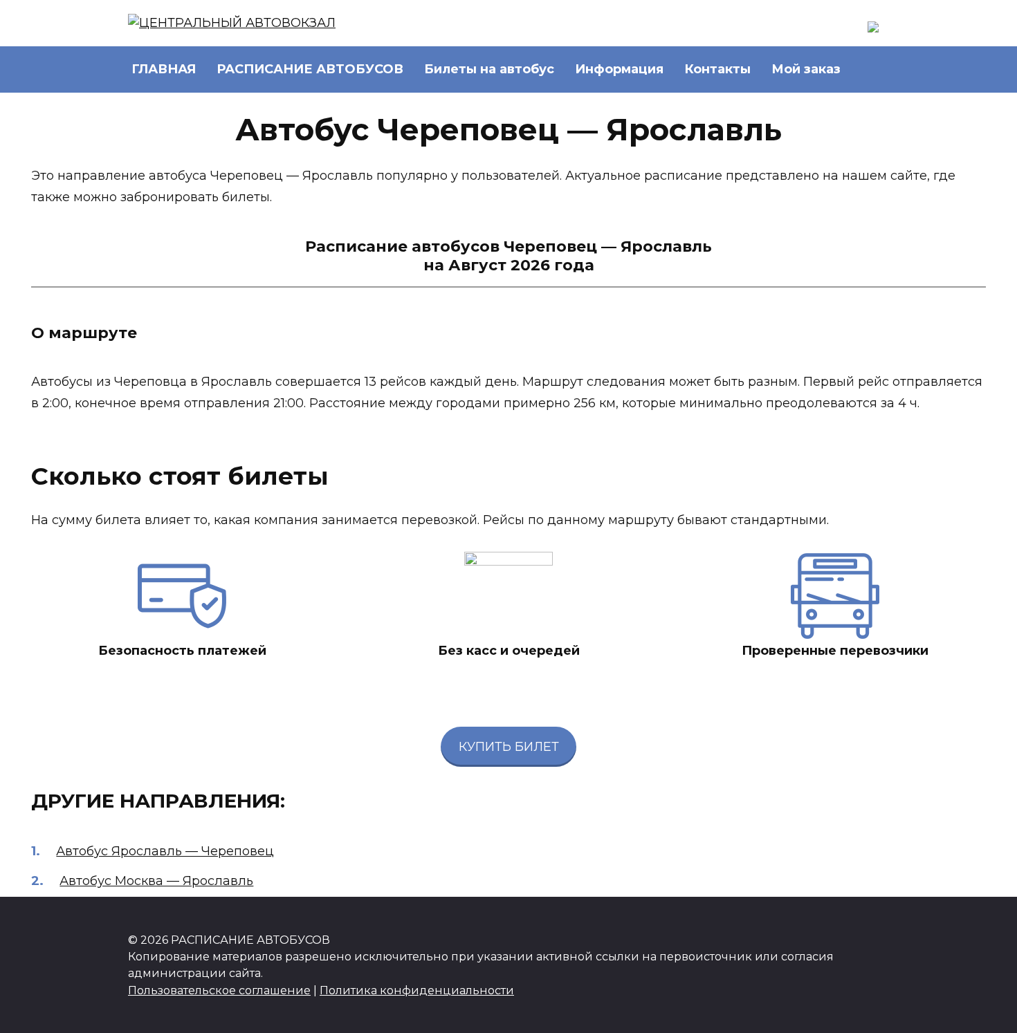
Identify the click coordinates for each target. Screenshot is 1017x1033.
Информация (619, 69)
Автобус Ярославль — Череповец (165, 851)
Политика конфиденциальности (417, 990)
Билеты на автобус (489, 69)
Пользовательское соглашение (219, 990)
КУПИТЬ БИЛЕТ (509, 746)
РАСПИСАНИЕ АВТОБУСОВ (310, 69)
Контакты (717, 69)
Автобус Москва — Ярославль (156, 880)
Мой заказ (806, 69)
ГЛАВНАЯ (163, 69)
